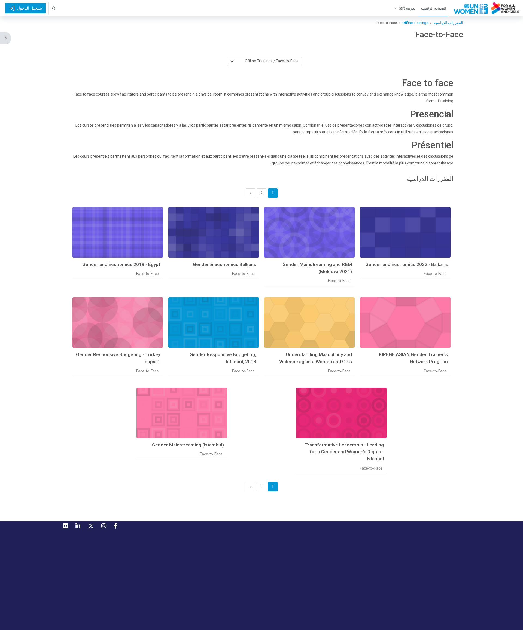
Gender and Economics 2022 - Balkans (406, 264)
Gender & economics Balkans (224, 264)
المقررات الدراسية (448, 22)
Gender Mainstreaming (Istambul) (188, 445)
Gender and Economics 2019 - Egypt (121, 264)
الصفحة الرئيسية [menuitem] (433, 8)
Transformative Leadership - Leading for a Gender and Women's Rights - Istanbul (344, 452)
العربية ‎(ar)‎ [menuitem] (407, 8)
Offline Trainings (415, 22)
